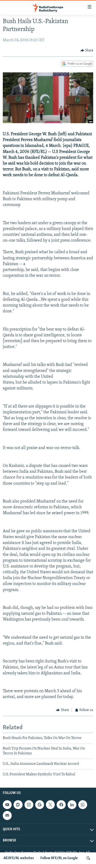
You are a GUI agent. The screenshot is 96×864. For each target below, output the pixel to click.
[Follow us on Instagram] (28, 804)
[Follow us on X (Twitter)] (50, 804)
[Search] (88, 858)
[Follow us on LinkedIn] (72, 804)
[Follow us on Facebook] (61, 804)
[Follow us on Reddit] (18, 804)
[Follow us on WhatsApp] (82, 804)
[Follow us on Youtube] (7, 804)
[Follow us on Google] (39, 804)
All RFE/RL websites (18, 858)
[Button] (86, 50)
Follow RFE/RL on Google (59, 858)
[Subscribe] (7, 815)
